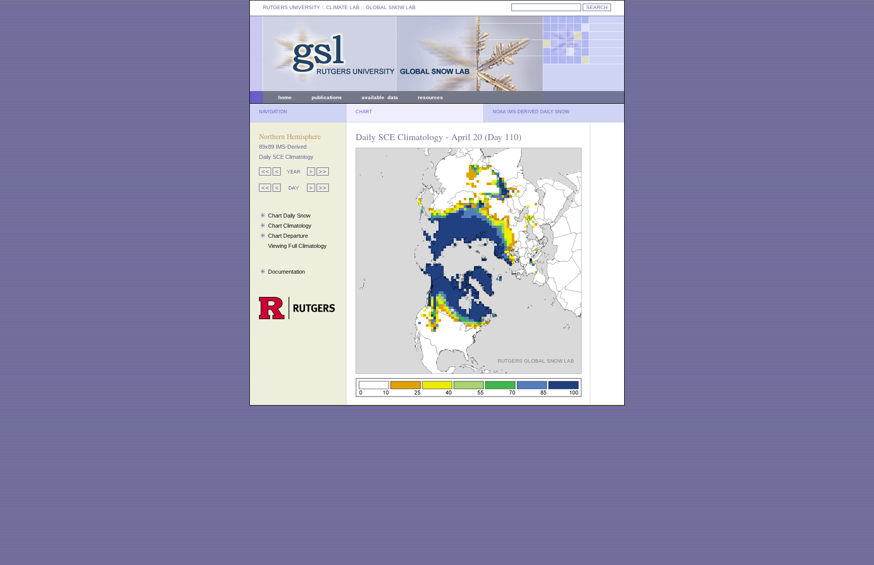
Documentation (286, 272)
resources (430, 97)
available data (380, 97)
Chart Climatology (290, 226)
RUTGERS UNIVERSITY (291, 7)
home (285, 97)
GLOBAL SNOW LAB (391, 7)
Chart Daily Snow (289, 215)
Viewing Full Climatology (297, 246)
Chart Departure (288, 236)
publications (327, 97)
